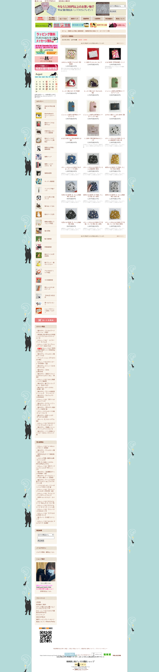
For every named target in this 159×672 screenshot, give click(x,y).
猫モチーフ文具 (49, 214)
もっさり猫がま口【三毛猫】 (71, 91)
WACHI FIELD (40, 617)
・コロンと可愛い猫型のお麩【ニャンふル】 (45, 459)
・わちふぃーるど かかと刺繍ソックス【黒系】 (45, 380)
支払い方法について (74, 648)
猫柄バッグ (48, 156)
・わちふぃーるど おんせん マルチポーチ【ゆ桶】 (45, 522)
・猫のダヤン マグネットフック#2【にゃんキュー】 (45, 404)
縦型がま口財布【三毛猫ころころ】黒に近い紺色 (93, 195)
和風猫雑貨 (48, 247)
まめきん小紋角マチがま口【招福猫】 (71, 63)
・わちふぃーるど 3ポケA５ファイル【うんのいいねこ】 (45, 424)
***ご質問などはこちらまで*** (80, 669)
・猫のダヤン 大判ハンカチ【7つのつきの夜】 (44, 416)
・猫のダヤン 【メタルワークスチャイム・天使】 (45, 331)
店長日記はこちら (45, 591)
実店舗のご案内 (41, 604)
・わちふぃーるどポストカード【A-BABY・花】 (45, 362)
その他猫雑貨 (49, 280)
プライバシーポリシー (101, 648)
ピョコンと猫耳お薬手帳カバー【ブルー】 (71, 115)
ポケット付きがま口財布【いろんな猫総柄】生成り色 (115, 139)
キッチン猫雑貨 (49, 181)
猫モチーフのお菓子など (49, 123)
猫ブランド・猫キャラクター (49, 263)
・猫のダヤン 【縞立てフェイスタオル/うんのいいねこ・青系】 (45, 375)
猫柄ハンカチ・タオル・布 (49, 165)
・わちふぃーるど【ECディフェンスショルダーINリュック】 (45, 467)
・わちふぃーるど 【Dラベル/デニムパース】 (45, 400)
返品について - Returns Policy (45, 621)
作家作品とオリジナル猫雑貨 (49, 132)
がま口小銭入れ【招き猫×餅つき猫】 (71, 139)
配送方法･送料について (88, 648)
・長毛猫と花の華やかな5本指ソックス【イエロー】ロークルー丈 (45, 336)
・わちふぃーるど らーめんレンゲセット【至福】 (45, 447)
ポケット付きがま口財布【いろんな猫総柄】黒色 (93, 168)
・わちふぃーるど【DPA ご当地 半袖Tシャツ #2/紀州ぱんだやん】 (45, 349)
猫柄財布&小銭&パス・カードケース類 (97, 31)
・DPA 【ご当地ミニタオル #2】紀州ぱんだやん (44, 463)
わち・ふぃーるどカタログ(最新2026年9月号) (45, 611)
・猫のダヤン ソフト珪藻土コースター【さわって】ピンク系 (45, 432)
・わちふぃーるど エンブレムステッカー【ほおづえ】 (45, 345)
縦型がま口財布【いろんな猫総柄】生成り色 (115, 195)
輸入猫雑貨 (48, 239)
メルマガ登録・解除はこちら (45, 552)
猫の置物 (47, 231)
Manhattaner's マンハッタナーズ (49, 115)
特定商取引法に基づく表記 (60, 648)
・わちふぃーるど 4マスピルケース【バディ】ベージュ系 (45, 506)
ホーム (64, 31)
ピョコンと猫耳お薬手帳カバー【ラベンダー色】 (93, 115)
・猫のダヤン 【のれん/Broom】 (42, 370)
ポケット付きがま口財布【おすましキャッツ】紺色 (71, 168)
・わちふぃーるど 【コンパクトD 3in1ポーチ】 (45, 510)
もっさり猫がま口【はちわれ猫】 (93, 92)
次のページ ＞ (120, 43)
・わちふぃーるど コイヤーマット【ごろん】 (45, 341)
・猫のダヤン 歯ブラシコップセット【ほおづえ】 (45, 384)
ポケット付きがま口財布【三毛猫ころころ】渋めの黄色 (115, 223)
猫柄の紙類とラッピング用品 (49, 222)
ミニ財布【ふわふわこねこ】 (93, 62)
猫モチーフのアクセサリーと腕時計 (49, 140)
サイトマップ (40, 615)
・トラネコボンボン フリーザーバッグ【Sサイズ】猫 (45, 486)
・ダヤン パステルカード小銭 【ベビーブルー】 (45, 412)
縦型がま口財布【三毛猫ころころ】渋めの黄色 (115, 168)
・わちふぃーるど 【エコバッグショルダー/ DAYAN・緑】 (45, 490)
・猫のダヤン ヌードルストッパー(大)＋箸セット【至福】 (45, 476)
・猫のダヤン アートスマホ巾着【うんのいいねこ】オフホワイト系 (45, 481)
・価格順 (79, 39)
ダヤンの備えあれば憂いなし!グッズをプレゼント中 (45, 607)
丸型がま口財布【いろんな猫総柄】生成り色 (71, 195)
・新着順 (84, 39)
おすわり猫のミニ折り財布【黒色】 (115, 115)
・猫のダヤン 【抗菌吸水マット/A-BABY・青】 (45, 472)
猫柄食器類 (48, 173)
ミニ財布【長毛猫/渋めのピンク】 (93, 139)
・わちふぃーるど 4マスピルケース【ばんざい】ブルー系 (45, 502)
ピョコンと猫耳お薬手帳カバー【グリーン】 (115, 92)
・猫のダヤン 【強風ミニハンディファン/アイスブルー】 (45, 428)
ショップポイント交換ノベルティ (49, 310)
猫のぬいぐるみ (49, 206)
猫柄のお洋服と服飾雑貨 (49, 148)
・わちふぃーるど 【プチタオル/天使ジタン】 (45, 514)
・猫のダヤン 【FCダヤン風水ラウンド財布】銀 (45, 408)
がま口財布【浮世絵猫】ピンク (115, 62)
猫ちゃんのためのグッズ (49, 288)
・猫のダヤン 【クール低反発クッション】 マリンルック (45, 392)
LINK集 (38, 602)
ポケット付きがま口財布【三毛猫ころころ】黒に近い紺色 (93, 223)
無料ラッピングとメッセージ (45, 619)
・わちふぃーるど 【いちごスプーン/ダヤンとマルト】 (45, 494)
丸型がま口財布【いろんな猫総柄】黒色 (71, 223)
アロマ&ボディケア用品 (49, 271)
